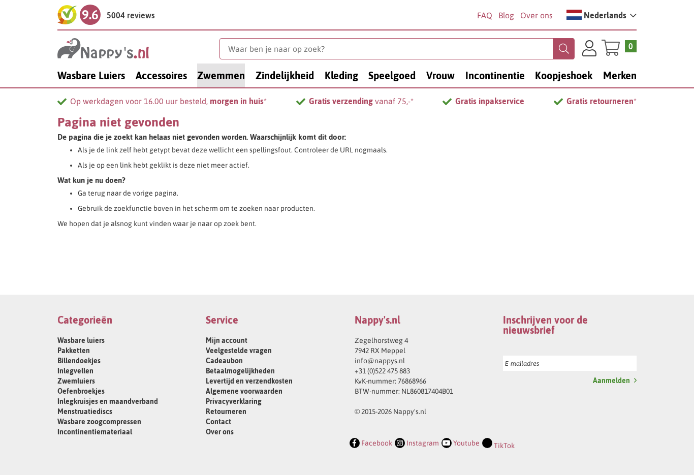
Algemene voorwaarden (244, 391)
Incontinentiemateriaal (94, 432)
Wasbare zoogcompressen (99, 422)
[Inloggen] (589, 50)
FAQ (484, 15)
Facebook (376, 443)
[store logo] (138, 48)
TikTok (503, 445)
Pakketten (73, 350)
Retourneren (226, 411)
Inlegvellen (75, 371)
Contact (218, 422)
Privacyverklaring (234, 401)
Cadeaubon (224, 361)
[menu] (347, 75)
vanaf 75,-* (361, 101)
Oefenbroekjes (81, 391)
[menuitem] (91, 75)
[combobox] (397, 48)
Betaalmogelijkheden (240, 371)
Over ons (536, 15)
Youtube (466, 443)
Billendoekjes (79, 361)
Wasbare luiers (81, 340)
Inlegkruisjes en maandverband (107, 401)
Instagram (422, 443)
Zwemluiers (76, 381)
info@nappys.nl (380, 361)
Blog (506, 15)
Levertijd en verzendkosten (249, 381)
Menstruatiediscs (84, 411)
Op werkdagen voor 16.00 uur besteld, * (168, 101)
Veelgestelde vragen (239, 350)
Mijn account (226, 340)
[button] (601, 14)
